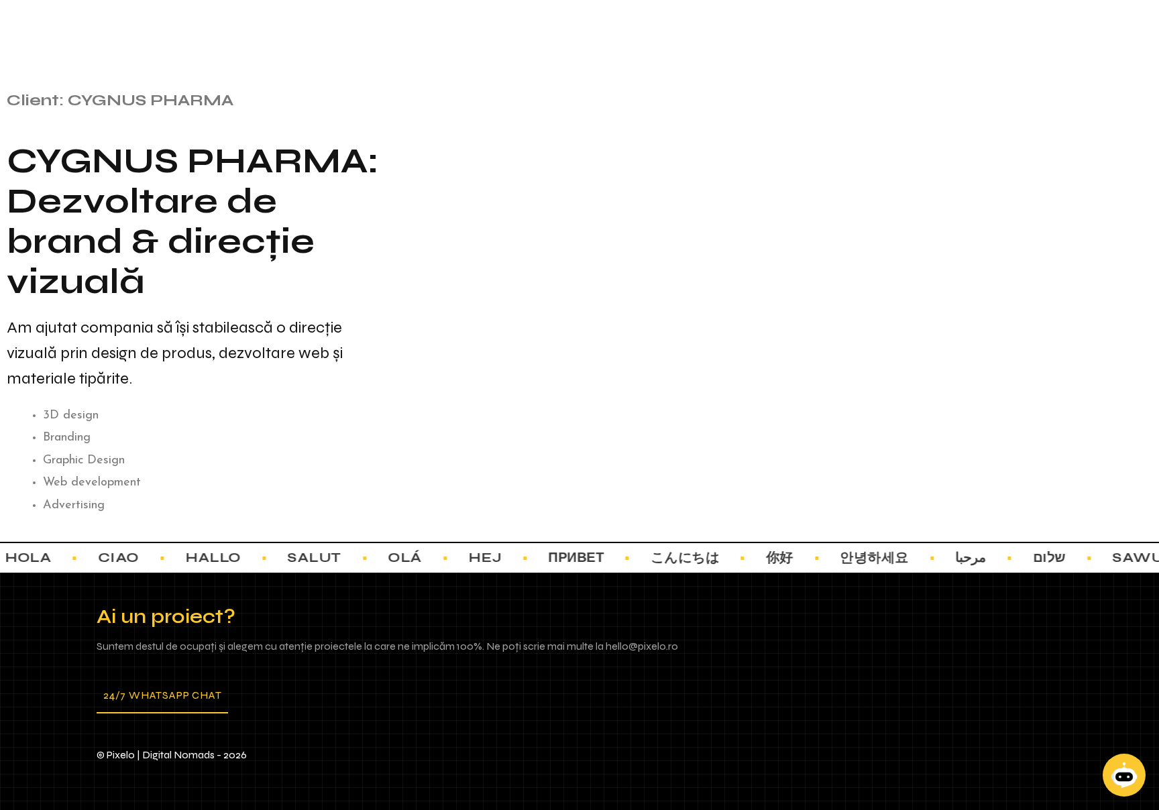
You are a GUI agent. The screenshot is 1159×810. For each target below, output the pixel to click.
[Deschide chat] (1124, 775)
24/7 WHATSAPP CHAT (162, 695)
